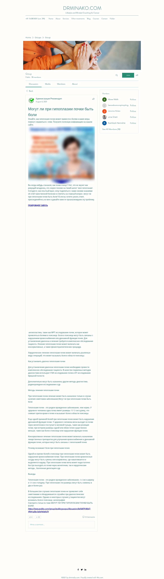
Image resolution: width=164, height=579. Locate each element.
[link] (33, 84)
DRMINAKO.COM (82, 8)
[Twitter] (82, 569)
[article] (61, 313)
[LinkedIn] (85, 569)
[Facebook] (78, 569)
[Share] (93, 98)
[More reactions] (38, 517)
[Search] (116, 75)
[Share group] (137, 75)
